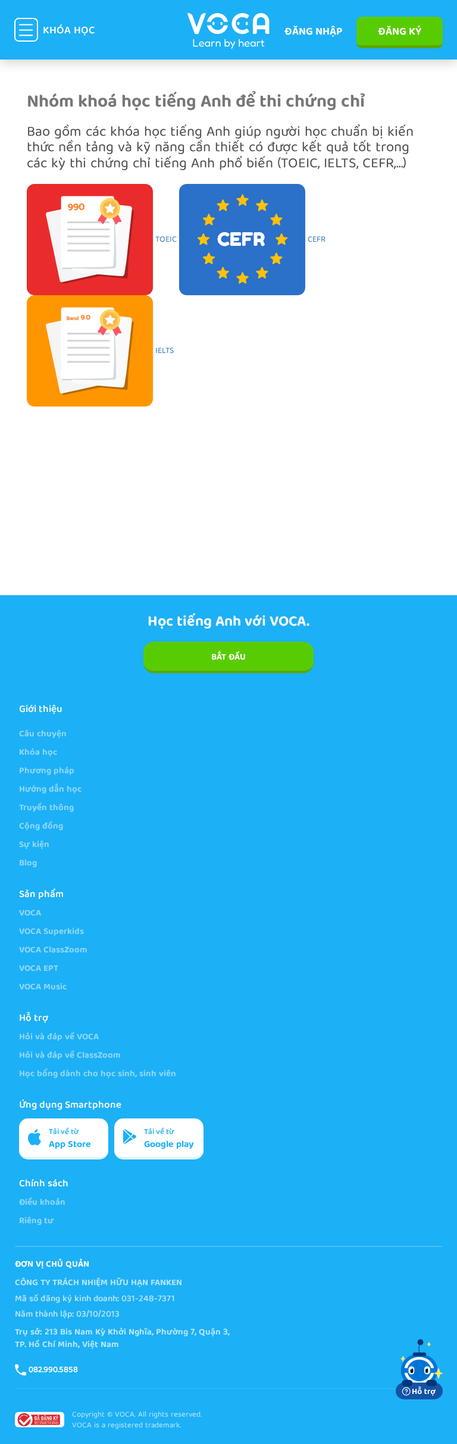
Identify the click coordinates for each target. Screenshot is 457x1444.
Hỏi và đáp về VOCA (59, 1038)
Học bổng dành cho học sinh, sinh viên (97, 1074)
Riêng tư (36, 1221)
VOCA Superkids (51, 932)
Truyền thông (46, 808)
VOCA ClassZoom (53, 951)
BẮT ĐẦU (228, 657)
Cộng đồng (41, 827)
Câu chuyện (43, 735)
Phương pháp (46, 771)
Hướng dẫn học (50, 790)
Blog (28, 864)
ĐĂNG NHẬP (313, 32)
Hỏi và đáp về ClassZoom (70, 1056)
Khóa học (38, 753)
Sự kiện (34, 845)
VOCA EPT (38, 969)
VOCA (30, 914)
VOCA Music (43, 988)
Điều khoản (42, 1203)
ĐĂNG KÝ (399, 32)
